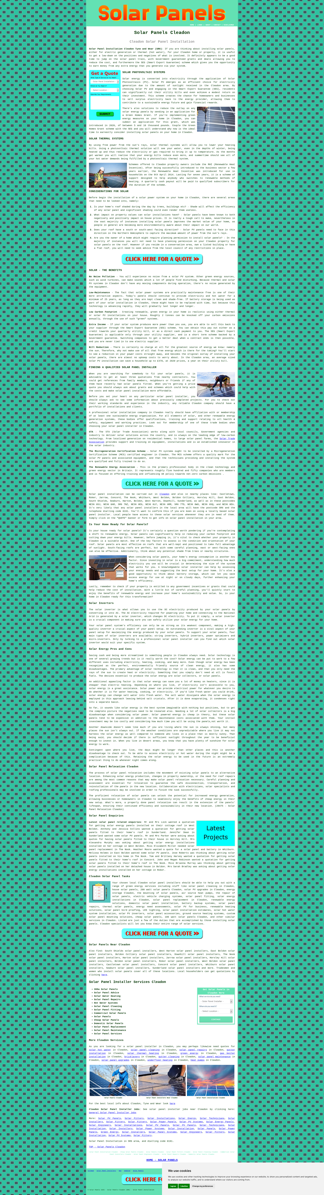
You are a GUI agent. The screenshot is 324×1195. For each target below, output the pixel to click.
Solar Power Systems (150, 1128)
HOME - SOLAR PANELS (162, 1160)
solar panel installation (160, 903)
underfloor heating (160, 1060)
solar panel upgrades (115, 1060)
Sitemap (91, 1171)
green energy (189, 1053)
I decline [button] (184, 1186)
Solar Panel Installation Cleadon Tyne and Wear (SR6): (126, 49)
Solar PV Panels (109, 1118)
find (99, 951)
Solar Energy (187, 1118)
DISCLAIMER (229, 25)
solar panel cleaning (145, 1050)
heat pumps (198, 1060)
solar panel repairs (193, 1050)
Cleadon (164, 494)
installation (121, 197)
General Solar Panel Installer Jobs (112, 1112)
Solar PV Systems (191, 1122)
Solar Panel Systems (163, 1132)
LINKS (199, 25)
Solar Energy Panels (220, 1122)
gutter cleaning (169, 1056)
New (120, 1171)
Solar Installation (181, 1128)
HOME (192, 25)
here (104, 975)
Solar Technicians (212, 1118)
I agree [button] (173, 1186)
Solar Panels (206, 1128)
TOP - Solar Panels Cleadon (107, 1147)
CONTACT (217, 25)
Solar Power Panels (163, 1122)
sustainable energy (157, 102)
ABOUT (207, 25)
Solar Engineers (100, 1125)
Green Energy (109, 1132)
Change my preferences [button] (202, 1186)
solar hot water (224, 910)
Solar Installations (161, 1118)
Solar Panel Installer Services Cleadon (127, 982)
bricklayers (132, 1056)
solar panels (225, 49)
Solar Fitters (134, 1118)
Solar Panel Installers (106, 1171)
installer (186, 639)
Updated (127, 1171)
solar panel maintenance (214, 1056)
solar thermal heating (143, 1053)
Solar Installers (121, 1128)
